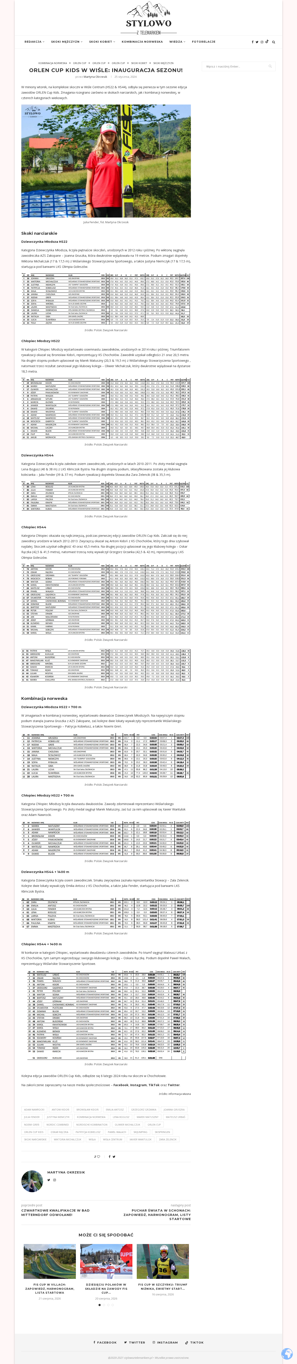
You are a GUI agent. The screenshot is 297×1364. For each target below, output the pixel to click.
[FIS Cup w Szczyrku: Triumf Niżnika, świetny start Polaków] (163, 1261)
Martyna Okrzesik (95, 77)
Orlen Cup (154, 1124)
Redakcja (33, 41)
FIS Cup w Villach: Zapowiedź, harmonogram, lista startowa (49, 1289)
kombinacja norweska (91, 1117)
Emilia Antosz (115, 1109)
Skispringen (162, 1132)
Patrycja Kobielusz (88, 1132)
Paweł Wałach (117, 1132)
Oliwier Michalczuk (127, 1124)
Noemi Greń (31, 1124)
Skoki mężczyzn (65, 41)
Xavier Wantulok (141, 1139)
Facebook (120, 1085)
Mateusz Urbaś (175, 1117)
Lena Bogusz (121, 1117)
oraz (163, 1085)
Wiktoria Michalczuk (67, 1139)
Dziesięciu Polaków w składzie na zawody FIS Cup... (106, 1289)
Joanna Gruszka (174, 1109)
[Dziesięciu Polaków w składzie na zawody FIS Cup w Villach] (106, 1261)
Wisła (92, 1139)
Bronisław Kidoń (87, 1109)
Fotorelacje (203, 41)
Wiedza (175, 41)
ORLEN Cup (79, 63)
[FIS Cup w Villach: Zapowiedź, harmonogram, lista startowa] (50, 1261)
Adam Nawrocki (34, 1109)
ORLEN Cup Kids (33, 1132)
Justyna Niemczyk (58, 1117)
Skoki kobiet (100, 41)
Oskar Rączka (59, 1132)
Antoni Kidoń (60, 1109)
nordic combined (58, 1124)
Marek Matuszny (148, 1117)
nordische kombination (91, 1124)
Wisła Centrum (112, 1139)
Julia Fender (32, 1117)
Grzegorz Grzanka (143, 1109)
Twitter (174, 1085)
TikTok (154, 1085)
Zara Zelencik (168, 1139)
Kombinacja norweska (142, 41)
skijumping (140, 1132)
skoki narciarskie (35, 1139)
